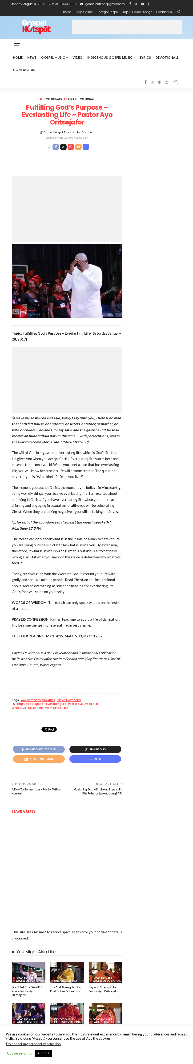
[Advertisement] (127, 27)
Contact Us (164, 12)
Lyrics (145, 57)
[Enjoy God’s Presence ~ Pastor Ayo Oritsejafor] (28, 1013)
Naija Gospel (84, 12)
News (31, 57)
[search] (179, 12)
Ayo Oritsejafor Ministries (38, 700)
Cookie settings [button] (19, 1053)
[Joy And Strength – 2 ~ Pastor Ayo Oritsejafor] (67, 972)
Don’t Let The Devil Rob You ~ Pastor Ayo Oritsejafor (27, 991)
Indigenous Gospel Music (110, 57)
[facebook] (130, 4)
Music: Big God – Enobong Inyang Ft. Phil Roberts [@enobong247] (98, 791)
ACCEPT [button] (43, 1053)
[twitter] (136, 4)
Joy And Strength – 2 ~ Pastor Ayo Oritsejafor (65, 989)
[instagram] (148, 4)
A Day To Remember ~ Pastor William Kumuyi (37, 791)
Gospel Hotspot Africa (57, 132)
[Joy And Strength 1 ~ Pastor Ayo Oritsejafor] (105, 972)
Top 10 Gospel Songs (137, 12)
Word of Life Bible (56, 708)
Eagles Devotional (80, 99)
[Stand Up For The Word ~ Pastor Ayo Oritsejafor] (67, 1013)
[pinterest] (142, 4)
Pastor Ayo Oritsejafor (83, 704)
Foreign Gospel (108, 12)
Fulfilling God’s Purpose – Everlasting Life (39, 704)
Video (77, 57)
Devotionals (167, 57)
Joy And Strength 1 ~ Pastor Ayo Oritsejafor (104, 989)
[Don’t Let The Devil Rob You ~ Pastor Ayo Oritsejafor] (28, 972)
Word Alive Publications (28, 708)
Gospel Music (53, 57)
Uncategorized (65, 980)
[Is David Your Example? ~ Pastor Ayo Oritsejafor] (105, 1013)
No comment (85, 132)
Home (67, 12)
